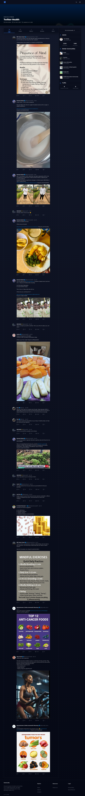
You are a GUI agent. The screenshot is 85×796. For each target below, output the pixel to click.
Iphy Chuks (19, 656)
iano (18, 407)
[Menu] (80, 2)
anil (8, 794)
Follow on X (55, 787)
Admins (39, 789)
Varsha (18, 334)
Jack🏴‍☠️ (18, 484)
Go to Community (69, 30)
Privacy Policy (71, 787)
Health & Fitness (9, 16)
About (38, 787)
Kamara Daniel (20, 100)
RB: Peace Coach (21, 36)
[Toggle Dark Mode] (76, 2)
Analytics (39, 791)
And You (19, 494)
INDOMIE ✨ (19, 211)
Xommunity (6, 782)
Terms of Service (71, 789)
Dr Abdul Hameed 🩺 (22, 505)
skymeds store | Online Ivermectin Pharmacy (28, 607)
